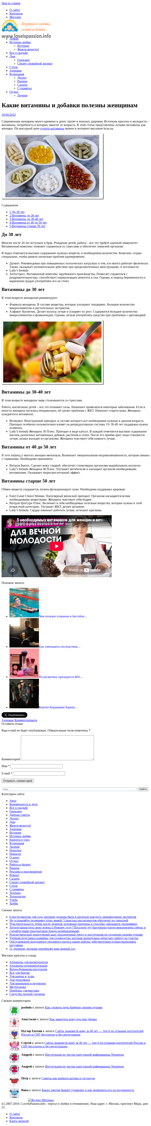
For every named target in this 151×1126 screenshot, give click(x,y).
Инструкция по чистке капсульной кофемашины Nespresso (84, 1054)
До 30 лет (17, 212)
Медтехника (17, 987)
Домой (13, 38)
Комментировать (26, 720)
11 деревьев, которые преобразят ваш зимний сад (42, 948)
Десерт (22, 77)
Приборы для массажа (24, 990)
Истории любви (20, 42)
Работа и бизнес (20, 864)
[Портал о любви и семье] (26, 32)
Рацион (22, 81)
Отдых (13, 92)
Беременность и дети (23, 804)
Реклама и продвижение (25, 871)
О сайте (14, 10)
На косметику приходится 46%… (61, 677)
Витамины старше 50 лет (27, 226)
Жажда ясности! (28, 49)
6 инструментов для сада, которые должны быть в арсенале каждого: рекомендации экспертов (72, 917)
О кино (14, 857)
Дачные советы (19, 815)
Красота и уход (19, 839)
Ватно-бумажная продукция (28, 969)
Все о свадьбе (18, 53)
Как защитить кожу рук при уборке (73, 1019)
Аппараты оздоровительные (28, 965)
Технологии (17, 896)
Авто (12, 800)
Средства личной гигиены (27, 994)
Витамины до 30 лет (24, 215)
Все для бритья (19, 972)
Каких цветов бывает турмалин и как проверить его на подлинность (88, 1090)
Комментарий (11, 759)
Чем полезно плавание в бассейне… (63, 616)
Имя (6, 766)
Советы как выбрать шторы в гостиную (68, 1078)
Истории (23, 45)
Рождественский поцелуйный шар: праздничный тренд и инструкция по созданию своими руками (76, 934)
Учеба (13, 900)
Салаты (22, 84)
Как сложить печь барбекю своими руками (73, 1007)
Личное (22, 95)
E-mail (7, 773)
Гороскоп (23, 60)
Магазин (15, 17)
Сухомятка (24, 88)
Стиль (13, 67)
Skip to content (11, 3)
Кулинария (16, 74)
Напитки (15, 850)
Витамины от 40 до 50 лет (28, 222)
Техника (15, 893)
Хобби (13, 903)
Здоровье (15, 70)
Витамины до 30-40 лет (26, 219)
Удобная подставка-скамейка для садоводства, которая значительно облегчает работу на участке (73, 938)
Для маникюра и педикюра (27, 983)
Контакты (16, 13)
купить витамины (52, 128)
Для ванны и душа (21, 976)
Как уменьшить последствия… (59, 646)
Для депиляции (19, 980)
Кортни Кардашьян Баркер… (58, 707)
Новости (15, 854)
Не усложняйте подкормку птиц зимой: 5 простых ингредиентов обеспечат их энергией (68, 920)
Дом (12, 56)
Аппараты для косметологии (28, 962)
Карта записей (19, 1121)
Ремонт (14, 875)
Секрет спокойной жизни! (34, 63)
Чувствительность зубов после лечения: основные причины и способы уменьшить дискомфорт (73, 924)
